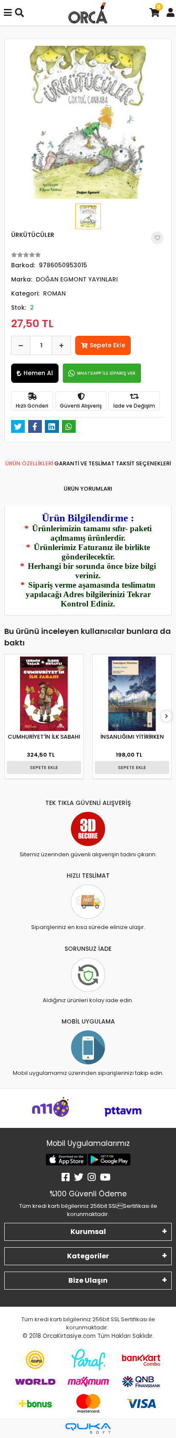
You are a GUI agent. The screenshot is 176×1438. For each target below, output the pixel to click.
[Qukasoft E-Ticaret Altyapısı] (88, 1428)
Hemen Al (38, 373)
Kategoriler (88, 1256)
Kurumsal (88, 1232)
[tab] (28, 463)
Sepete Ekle (107, 345)
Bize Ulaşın (88, 1280)
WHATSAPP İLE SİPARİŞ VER (106, 373)
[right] (166, 717)
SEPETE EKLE (44, 767)
